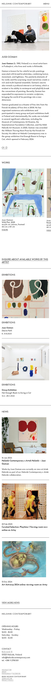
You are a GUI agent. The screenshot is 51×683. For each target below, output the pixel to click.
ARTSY (4, 672)
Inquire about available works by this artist (25, 261)
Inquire (5, 230)
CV (3, 147)
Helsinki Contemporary (17, 3)
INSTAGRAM (6, 673)
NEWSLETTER (7, 670)
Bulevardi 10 (7, 651)
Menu (46, 3)
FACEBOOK (16, 673)
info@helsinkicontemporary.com (16, 657)
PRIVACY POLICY (8, 680)
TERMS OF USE (7, 678)
